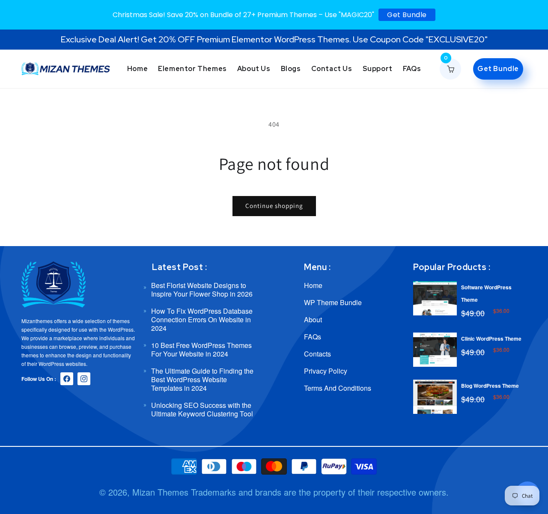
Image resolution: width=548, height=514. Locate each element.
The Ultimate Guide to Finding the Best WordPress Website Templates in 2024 (202, 379)
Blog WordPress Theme (490, 385)
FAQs (312, 337)
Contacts (317, 354)
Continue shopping (274, 206)
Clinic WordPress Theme (491, 338)
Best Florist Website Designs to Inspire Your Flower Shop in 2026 (202, 290)
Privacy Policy (325, 371)
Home (313, 285)
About (313, 319)
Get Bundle (407, 15)
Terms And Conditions (337, 388)
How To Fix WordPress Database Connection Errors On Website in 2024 (202, 319)
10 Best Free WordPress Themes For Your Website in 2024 (201, 349)
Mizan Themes (160, 492)
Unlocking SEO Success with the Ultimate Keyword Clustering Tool (202, 409)
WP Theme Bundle (333, 302)
